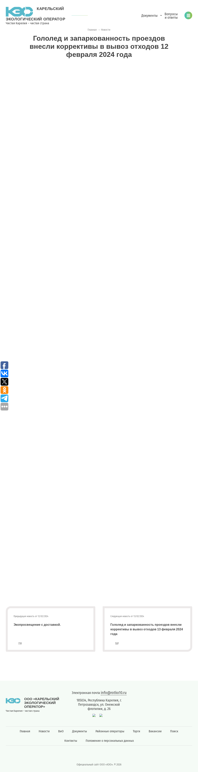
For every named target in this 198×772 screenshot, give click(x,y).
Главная (25, 731)
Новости (44, 731)
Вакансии (155, 731)
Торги (136, 731)
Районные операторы (110, 731)
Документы (79, 731)
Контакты (70, 741)
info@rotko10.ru (113, 692)
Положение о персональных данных (110, 741)
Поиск (174, 731)
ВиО (61, 731)
